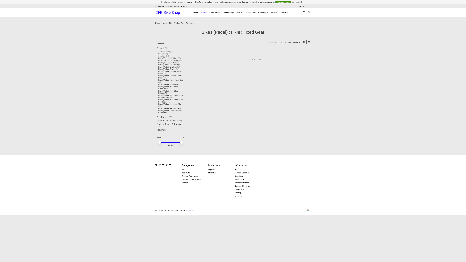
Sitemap (238, 193)
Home (195, 12)
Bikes (165, 23)
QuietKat (162, 56)
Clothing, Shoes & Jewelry (169, 124)
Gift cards (284, 12)
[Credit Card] (307, 210)
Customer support (242, 189)
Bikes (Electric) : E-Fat (167, 62)
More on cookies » (298, 2)
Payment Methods (242, 183)
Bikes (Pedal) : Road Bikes (168, 111)
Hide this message (283, 2)
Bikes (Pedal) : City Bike (167, 67)
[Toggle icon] (304, 12)
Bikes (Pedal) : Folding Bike (168, 84)
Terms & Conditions (242, 173)
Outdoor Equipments (166, 120)
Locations (239, 196)
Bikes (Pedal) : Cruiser (167, 69)
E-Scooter (162, 113)
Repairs (274, 12)
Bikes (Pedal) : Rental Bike (168, 108)
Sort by (284, 42)
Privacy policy (240, 179)
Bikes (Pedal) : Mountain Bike (169, 104)
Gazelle (161, 54)
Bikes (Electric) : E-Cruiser (168, 60)
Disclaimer (239, 176)
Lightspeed (191, 210)
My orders (212, 173)
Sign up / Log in (305, 6)
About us (238, 169)
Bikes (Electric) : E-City (167, 58)
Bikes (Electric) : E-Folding (168, 65)
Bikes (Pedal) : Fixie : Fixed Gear (170, 80)
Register (211, 169)
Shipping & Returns (242, 186)
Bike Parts (161, 117)
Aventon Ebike (164, 52)
